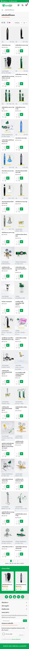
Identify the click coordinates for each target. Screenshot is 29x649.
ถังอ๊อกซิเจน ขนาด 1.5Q (21, 45)
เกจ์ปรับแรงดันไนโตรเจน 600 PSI (7, 268)
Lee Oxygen (5, 71)
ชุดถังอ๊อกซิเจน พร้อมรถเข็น (21, 407)
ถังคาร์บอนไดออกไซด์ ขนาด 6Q (21, 171)
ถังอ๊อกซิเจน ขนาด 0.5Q (20, 108)
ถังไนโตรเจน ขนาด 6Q (21, 201)
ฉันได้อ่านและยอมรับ (11, 639)
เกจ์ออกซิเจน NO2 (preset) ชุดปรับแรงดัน (21, 268)
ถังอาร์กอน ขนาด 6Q (21, 138)
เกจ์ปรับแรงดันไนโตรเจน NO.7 (19, 480)
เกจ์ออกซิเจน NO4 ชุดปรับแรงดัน (21, 547)
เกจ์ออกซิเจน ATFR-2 (8, 547)
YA (2, 42)
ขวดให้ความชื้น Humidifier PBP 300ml (19, 303)
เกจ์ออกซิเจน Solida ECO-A (20, 338)
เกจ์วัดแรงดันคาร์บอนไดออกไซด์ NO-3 (7, 408)
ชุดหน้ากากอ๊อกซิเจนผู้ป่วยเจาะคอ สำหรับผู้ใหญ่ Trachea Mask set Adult (7, 445)
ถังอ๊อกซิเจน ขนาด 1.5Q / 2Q (8, 108)
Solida (17, 296)
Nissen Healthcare (7, 135)
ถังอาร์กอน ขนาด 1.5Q (7, 171)
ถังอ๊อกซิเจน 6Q (6, 45)
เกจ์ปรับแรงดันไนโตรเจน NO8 (19, 442)
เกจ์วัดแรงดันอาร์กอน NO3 (21, 235)
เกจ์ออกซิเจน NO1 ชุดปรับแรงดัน (7, 480)
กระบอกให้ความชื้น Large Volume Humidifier (20, 374)
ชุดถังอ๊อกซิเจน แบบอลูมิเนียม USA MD (8, 77)
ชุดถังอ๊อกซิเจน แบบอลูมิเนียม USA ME (8, 512)
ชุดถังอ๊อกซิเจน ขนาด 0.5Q (21, 514)
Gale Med (18, 365)
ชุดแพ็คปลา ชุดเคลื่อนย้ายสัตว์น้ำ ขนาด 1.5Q (7, 338)
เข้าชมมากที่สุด (6, 568)
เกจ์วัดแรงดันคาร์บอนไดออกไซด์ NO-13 (7, 372)
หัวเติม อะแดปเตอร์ (7, 301)
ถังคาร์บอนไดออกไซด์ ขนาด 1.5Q (7, 202)
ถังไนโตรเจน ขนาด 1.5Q (8, 232)
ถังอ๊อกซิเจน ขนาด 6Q (21, 74)
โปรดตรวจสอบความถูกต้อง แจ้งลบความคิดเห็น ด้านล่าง (13, 629)
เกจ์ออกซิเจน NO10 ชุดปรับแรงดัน (8, 140)
